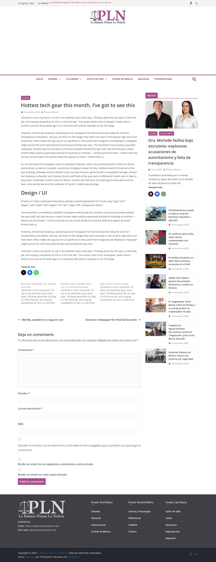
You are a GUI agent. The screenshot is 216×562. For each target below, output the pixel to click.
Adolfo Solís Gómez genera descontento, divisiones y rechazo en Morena (181, 282)
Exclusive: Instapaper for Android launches (111, 319)
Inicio (39, 78)
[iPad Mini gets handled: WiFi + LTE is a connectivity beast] (80, 293)
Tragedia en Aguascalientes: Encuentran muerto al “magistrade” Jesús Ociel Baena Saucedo (181, 332)
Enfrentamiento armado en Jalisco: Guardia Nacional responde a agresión (181, 215)
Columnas (72, 78)
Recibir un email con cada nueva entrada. (42, 474)
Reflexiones (134, 518)
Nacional (143, 78)
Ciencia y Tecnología (139, 511)
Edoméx (52, 78)
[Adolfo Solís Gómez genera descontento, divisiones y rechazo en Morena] (155, 285)
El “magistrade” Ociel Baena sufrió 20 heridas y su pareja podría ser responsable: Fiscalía (182, 306)
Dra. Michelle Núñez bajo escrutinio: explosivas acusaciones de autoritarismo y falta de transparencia (170, 152)
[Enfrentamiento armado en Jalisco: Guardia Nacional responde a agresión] (155, 218)
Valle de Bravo (166, 133)
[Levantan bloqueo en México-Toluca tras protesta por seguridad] (155, 358)
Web (20, 424)
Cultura (132, 531)
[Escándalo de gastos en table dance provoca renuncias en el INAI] (155, 263)
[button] (59, 79)
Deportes (171, 538)
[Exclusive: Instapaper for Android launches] (41, 293)
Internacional (163, 78)
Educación (171, 524)
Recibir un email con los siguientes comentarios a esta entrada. (55, 464)
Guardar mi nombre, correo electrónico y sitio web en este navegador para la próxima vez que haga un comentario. (79, 448)
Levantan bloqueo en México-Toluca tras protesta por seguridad (181, 355)
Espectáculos (173, 531)
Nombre (24, 393)
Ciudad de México (122, 78)
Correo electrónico (30, 408)
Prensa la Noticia (51, 112)
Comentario (26, 350)
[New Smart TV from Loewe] (120, 291)
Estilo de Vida (95, 78)
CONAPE (132, 524)
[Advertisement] (108, 51)
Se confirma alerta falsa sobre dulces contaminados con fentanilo (181, 238)
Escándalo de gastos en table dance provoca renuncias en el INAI (181, 261)
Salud (169, 518)
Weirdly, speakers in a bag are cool (42, 319)
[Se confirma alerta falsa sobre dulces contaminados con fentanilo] (155, 241)
